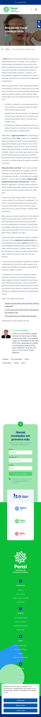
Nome (11, 449)
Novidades (20, 677)
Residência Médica (21, 649)
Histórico (20, 590)
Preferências (20, 700)
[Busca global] (31, 9)
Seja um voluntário (20, 622)
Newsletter (20, 681)
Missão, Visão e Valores (20, 598)
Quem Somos (20, 594)
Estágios (20, 653)
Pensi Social (20, 629)
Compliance (20, 602)
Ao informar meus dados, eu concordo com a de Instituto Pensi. (22, 481)
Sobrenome (13, 457)
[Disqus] (20, 394)
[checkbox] (9, 479)
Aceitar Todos (20, 710)
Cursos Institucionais (20, 645)
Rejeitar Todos (20, 705)
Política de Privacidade (21, 481)
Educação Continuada (21, 657)
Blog (7, 49)
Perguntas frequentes (20, 626)
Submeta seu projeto (20, 618)
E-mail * (11, 465)
